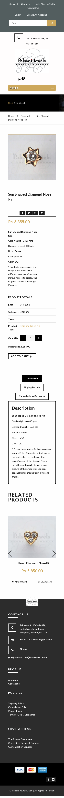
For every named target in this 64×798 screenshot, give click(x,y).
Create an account (37, 14)
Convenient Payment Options (23, 743)
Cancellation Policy (18, 707)
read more (13, 290)
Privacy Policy (15, 710)
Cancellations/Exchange (32, 396)
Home (11, 116)
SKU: (10, 304)
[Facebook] (48, 779)
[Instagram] (53, 779)
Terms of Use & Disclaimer (21, 714)
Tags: (11, 318)
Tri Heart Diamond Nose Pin (32, 563)
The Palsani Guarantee (20, 739)
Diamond (25, 116)
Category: (13, 311)
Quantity (13, 338)
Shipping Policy (16, 703)
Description (32, 378)
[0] (19, 79)
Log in (18, 14)
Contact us (14, 683)
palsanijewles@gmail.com (39, 639)
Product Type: (12, 328)
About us (13, 679)
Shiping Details (32, 387)
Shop (10, 103)
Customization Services (20, 746)
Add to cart (21, 582)
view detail (46, 582)
